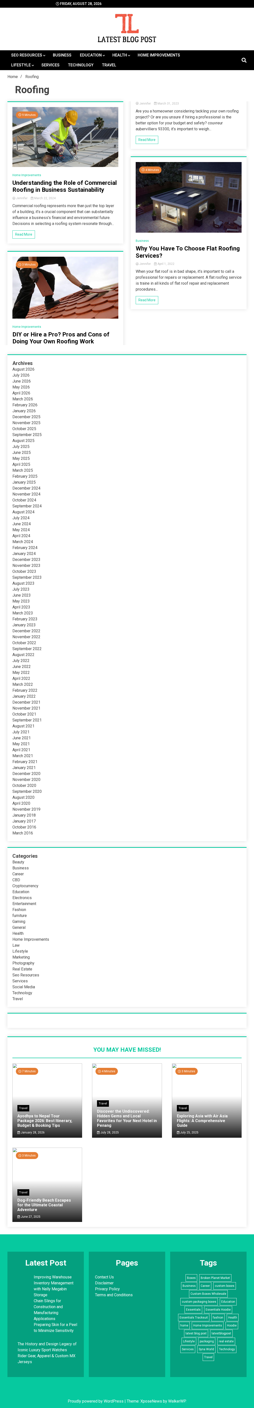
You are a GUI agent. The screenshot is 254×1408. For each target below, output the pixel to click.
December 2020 (26, 773)
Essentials (193, 1309)
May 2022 (21, 672)
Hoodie (232, 1325)
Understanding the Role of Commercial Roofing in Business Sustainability (64, 186)
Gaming (18, 921)
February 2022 (24, 690)
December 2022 (26, 631)
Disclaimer (104, 1283)
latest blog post (196, 1333)
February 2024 (24, 547)
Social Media (23, 987)
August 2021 (23, 726)
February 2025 (24, 476)
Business (62, 55)
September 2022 (27, 648)
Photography (23, 963)
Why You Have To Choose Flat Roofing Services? (188, 252)
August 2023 (23, 583)
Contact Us (104, 1277)
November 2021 (26, 708)
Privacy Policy (107, 1289)
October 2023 (24, 571)
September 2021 (27, 720)
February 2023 (24, 619)
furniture (19, 915)
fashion (218, 1317)
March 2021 (22, 755)
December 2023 (26, 559)
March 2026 (22, 399)
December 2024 (26, 488)
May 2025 (21, 458)
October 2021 (24, 714)
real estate (226, 1341)
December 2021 (26, 702)
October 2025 (24, 428)
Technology (81, 65)
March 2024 (22, 541)
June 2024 (21, 524)
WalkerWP (177, 1401)
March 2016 (22, 833)
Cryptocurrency (25, 885)
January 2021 (24, 767)
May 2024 (21, 529)
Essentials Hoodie (218, 1309)
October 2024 (24, 500)
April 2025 (21, 464)
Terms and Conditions (114, 1295)
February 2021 (24, 761)
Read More (23, 234)
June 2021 (21, 738)
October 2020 (24, 785)
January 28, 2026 (32, 1132)
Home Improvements (159, 55)
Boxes (191, 1278)
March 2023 (22, 613)
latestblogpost (221, 1333)
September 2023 (27, 577)
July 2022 (21, 660)
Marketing (21, 957)
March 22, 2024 (44, 198)
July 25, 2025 (188, 1132)
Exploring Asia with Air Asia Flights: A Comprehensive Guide (202, 1121)
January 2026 (24, 411)
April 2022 (21, 678)
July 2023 (21, 589)
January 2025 (24, 482)
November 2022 (26, 637)
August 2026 (23, 369)
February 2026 (24, 405)
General (19, 927)
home (184, 1325)
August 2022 (23, 654)
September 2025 (27, 434)
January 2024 (24, 553)
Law (16, 945)
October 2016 (24, 827)
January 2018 (24, 815)
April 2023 (21, 607)
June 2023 (21, 595)
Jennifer (21, 198)
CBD (16, 880)
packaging (207, 1341)
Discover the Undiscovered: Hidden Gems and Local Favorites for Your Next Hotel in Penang (127, 1118)
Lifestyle (21, 65)
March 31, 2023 (168, 103)
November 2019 (26, 809)
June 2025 (21, 452)
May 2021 (21, 744)
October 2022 (24, 642)
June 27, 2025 (30, 1216)
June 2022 (21, 666)
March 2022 (22, 684)
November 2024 (26, 494)
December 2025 (26, 416)
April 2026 (21, 393)
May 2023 (21, 601)
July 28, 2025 (109, 1132)
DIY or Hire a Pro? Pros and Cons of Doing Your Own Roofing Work (60, 338)
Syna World (206, 1349)
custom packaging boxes (199, 1301)
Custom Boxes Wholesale (208, 1294)
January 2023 (24, 625)
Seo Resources (26, 55)
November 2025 (26, 422)
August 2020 (23, 797)
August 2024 (23, 512)
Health (119, 55)
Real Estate (22, 969)
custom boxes (224, 1286)
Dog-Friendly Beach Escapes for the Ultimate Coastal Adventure (44, 1205)
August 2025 (23, 440)
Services (50, 65)
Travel (109, 65)
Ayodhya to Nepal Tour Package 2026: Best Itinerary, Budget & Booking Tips (44, 1121)
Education (91, 55)
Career (18, 874)
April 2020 (21, 803)
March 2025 (22, 470)
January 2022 (24, 696)
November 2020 (26, 779)
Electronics (22, 897)
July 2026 (21, 375)
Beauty (18, 862)
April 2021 (21, 749)
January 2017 (24, 821)
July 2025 (21, 446)
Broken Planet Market (215, 1278)
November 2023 (26, 565)
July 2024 (21, 518)
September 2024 (27, 506)
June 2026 (21, 381)
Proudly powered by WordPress (96, 1401)
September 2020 (27, 791)
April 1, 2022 (165, 264)
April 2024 (21, 535)
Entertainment (24, 903)
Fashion (19, 909)
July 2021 (21, 732)
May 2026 (21, 387)
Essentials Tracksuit (194, 1317)
